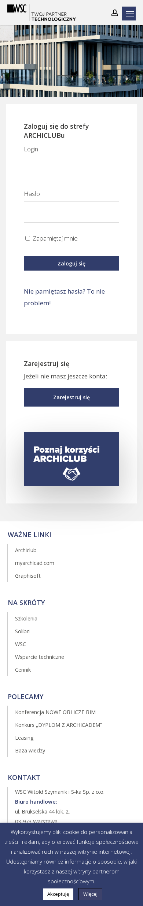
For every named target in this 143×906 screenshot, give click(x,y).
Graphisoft (28, 575)
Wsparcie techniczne (39, 656)
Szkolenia (26, 618)
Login (31, 149)
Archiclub (26, 550)
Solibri (22, 631)
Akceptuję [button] (58, 894)
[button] (71, 397)
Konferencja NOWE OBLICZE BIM (55, 712)
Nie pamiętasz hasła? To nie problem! (64, 297)
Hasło (32, 193)
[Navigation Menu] (130, 13)
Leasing (24, 737)
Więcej (90, 894)
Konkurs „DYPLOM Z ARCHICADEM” (58, 724)
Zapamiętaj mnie (54, 238)
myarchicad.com (34, 562)
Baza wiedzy (30, 750)
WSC (20, 644)
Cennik (23, 669)
